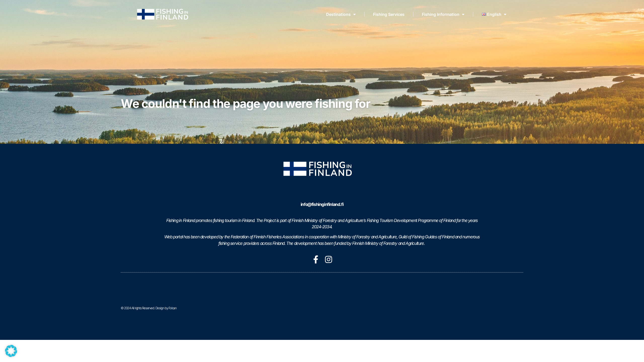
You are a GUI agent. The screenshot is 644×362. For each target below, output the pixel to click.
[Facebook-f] (316, 259)
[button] (11, 351)
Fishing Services (389, 14)
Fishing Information (440, 14)
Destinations (338, 14)
